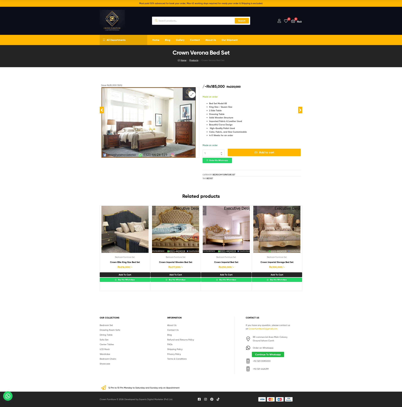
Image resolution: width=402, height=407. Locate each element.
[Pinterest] (211, 399)
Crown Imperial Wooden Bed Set (175, 262)
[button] (192, 94)
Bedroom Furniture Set (224, 174)
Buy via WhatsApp (126, 280)
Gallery (180, 39)
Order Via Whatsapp (218, 160)
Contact (195, 39)
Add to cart (266, 152)
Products (193, 60)
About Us (210, 39)
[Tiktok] (218, 399)
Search (241, 20)
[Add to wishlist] (117, 232)
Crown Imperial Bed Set (226, 262)
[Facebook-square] (199, 399)
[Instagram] (205, 399)
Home (155, 39)
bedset (209, 178)
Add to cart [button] (125, 274)
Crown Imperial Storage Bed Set (277, 262)
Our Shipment (230, 39)
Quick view (132, 232)
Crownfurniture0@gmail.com (263, 328)
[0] (286, 21)
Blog (167, 39)
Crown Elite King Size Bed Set (125, 262)
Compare (125, 232)
